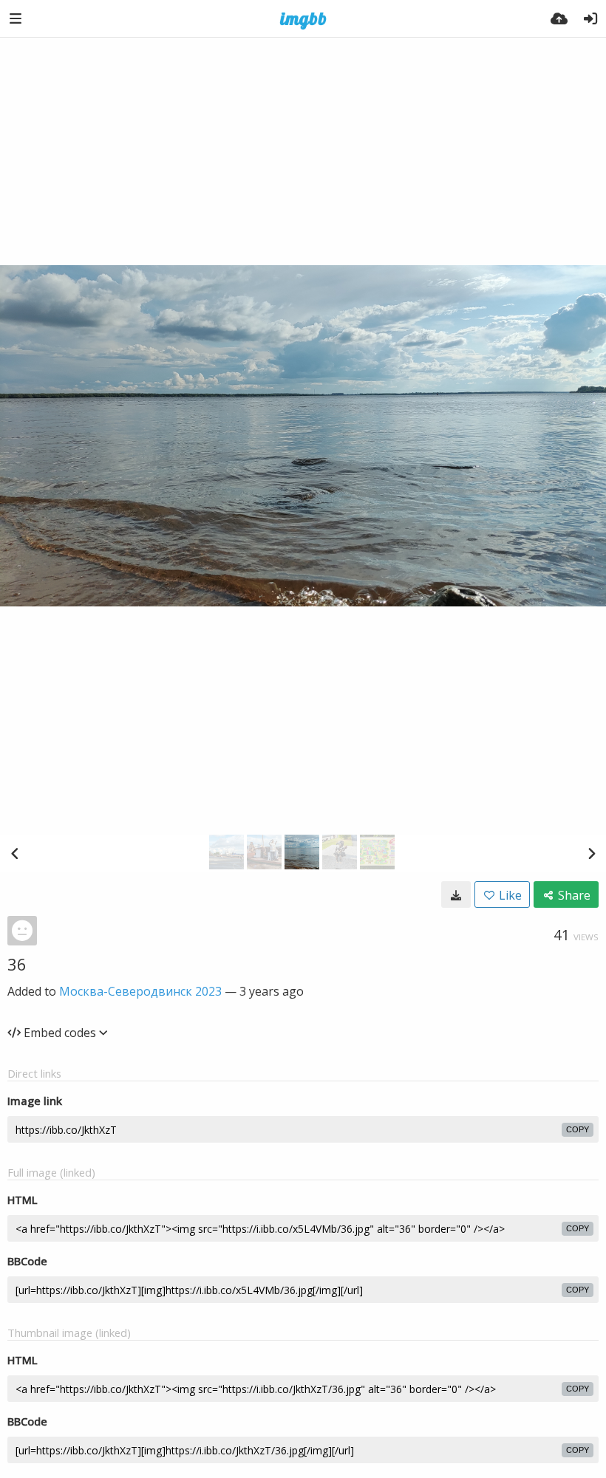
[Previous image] (15, 853)
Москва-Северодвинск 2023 (140, 991)
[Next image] (591, 853)
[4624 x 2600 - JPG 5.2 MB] (456, 894)
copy (577, 1129)
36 (17, 964)
